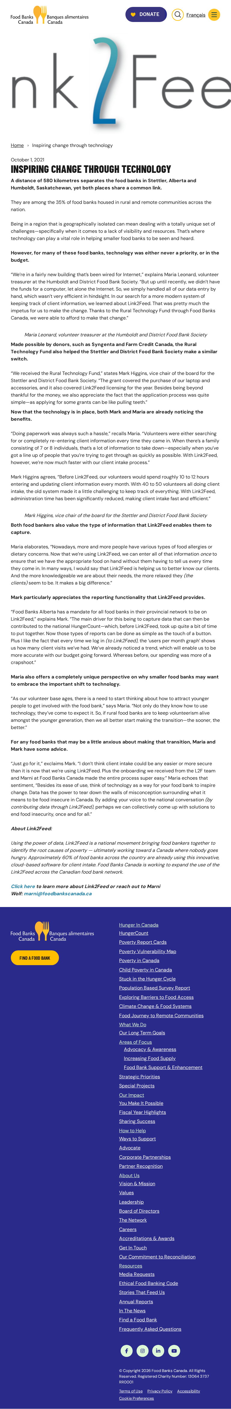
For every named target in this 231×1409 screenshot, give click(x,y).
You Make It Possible (141, 1103)
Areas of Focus (135, 1042)
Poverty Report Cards (143, 942)
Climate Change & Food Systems (155, 1006)
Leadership (131, 1202)
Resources (130, 1266)
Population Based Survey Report (154, 988)
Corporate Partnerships (145, 1157)
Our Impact (131, 1095)
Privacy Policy (159, 1391)
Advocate (129, 1148)
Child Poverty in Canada (145, 970)
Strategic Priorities (139, 1077)
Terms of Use (131, 1391)
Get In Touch (133, 1248)
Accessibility (188, 1391)
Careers (128, 1229)
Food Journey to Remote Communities (161, 1015)
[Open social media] (127, 1351)
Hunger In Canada (139, 925)
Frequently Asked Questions (150, 1329)
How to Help (132, 1130)
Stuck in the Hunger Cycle (147, 979)
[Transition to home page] (52, 930)
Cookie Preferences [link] (136, 1398)
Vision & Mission (137, 1183)
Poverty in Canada (139, 960)
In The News (132, 1311)
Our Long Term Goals (142, 1033)
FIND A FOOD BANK (35, 958)
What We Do (132, 1024)
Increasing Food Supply (150, 1058)
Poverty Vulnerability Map (147, 951)
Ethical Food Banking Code (148, 1283)
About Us (129, 1175)
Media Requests (137, 1274)
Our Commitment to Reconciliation (157, 1257)
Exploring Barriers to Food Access (156, 997)
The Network (133, 1220)
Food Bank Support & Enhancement (163, 1067)
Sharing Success (137, 1121)
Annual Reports (136, 1301)
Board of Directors (139, 1211)
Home (17, 145)
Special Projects (137, 1086)
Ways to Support (137, 1139)
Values (126, 1192)
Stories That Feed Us (142, 1292)
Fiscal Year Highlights (142, 1112)
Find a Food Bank (138, 1320)
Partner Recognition (141, 1166)
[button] (214, 15)
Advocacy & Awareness (150, 1049)
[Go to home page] (49, 15)
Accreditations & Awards (146, 1238)
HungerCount (133, 933)
